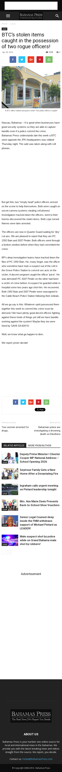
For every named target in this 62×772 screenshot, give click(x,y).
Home (4, 23)
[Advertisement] (31, 6)
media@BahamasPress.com (37, 759)
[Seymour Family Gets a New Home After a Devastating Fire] (10, 473)
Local (13, 23)
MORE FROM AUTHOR (39, 445)
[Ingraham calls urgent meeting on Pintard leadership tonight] (10, 489)
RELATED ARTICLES (14, 445)
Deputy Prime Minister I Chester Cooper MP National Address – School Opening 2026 (40, 457)
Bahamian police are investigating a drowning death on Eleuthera (47, 431)
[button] (57, 15)
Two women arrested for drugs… (15, 429)
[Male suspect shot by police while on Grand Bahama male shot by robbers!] (10, 540)
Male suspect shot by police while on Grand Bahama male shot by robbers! (38, 540)
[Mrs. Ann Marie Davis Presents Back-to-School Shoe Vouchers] (10, 505)
